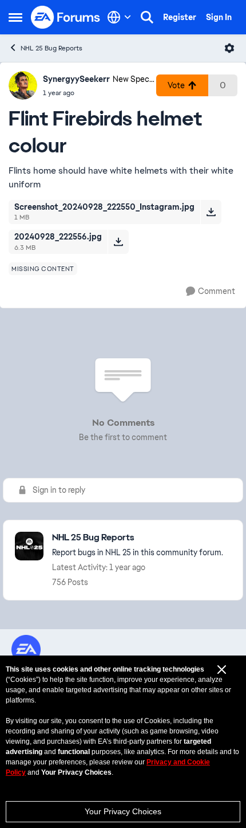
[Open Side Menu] (15, 17)
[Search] (147, 17)
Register (179, 17)
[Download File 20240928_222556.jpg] (118, 242)
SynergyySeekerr (76, 79)
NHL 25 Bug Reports (51, 48)
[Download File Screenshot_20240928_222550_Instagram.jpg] (210, 212)
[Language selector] (119, 17)
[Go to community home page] (66, 17)
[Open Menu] (229, 48)
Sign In (219, 17)
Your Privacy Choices (123, 811)
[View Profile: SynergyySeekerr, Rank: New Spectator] (23, 85)
